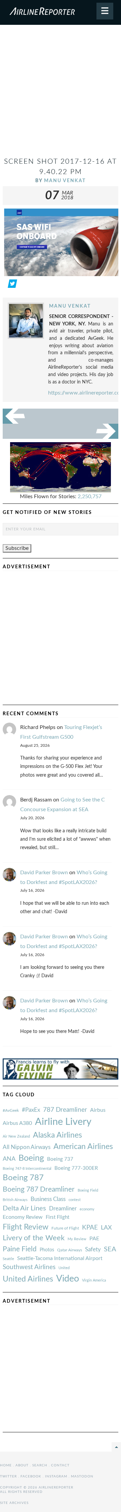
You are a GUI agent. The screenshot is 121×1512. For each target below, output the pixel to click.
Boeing (31, 1158)
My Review (77, 1239)
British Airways (15, 1200)
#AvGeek (11, 1110)
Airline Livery (63, 1122)
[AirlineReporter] (60, 12)
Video (67, 1278)
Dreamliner (63, 1208)
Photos (47, 1249)
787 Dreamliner (65, 1110)
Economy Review (23, 1217)
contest (75, 1200)
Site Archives (14, 1503)
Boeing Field (88, 1190)
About (22, 1465)
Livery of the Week (34, 1238)
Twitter (8, 1476)
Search (39, 1465)
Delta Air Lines (24, 1208)
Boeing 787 (23, 1178)
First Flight (57, 1217)
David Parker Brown (44, 872)
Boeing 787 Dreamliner (39, 1189)
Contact (60, 1465)
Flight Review (25, 1227)
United (64, 1268)
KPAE (90, 1227)
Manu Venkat (65, 180)
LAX (106, 1227)
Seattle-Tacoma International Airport (60, 1258)
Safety (93, 1249)
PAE (94, 1238)
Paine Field (20, 1249)
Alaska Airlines (57, 1135)
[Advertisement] (60, 93)
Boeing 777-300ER (76, 1168)
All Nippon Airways (26, 1147)
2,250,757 (90, 496)
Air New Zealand (16, 1136)
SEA (110, 1249)
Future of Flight (65, 1228)
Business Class (48, 1199)
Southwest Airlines (29, 1267)
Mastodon (82, 1476)
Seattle (8, 1259)
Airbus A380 (17, 1123)
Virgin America (94, 1280)
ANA (9, 1159)
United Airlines (28, 1279)
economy (87, 1209)
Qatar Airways (69, 1250)
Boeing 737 (60, 1159)
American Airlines (83, 1146)
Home (6, 1465)
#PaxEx (31, 1110)
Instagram (56, 1476)
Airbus (98, 1110)
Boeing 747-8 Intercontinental (27, 1168)
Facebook (31, 1476)
